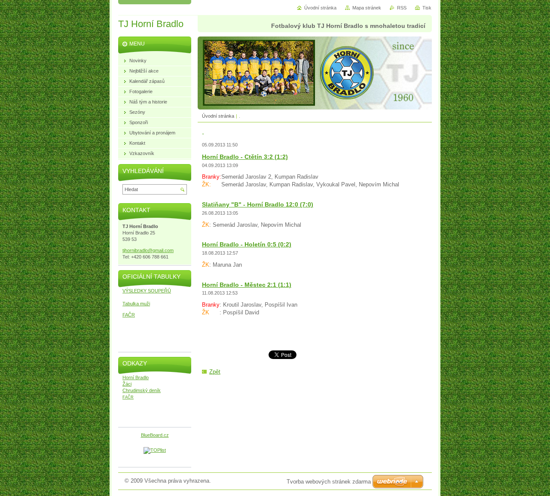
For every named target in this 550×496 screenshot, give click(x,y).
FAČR (128, 314)
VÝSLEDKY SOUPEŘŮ (146, 290)
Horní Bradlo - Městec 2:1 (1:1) (246, 284)
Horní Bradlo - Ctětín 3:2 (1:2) (245, 156)
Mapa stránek (366, 7)
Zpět (214, 371)
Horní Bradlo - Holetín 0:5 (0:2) (246, 244)
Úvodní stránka (218, 116)
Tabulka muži (136, 303)
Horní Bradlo (135, 377)
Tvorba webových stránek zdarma (329, 481)
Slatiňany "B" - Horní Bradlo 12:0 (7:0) (257, 204)
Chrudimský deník (141, 390)
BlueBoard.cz (155, 435)
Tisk (426, 7)
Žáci (126, 383)
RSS (401, 7)
